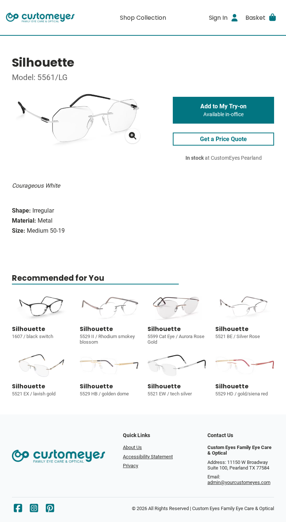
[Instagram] (34, 510)
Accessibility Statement (148, 456)
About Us (132, 447)
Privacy (130, 465)
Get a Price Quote (223, 139)
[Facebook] (18, 510)
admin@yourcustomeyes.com (238, 482)
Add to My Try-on (223, 110)
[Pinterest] (50, 510)
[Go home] (40, 17)
